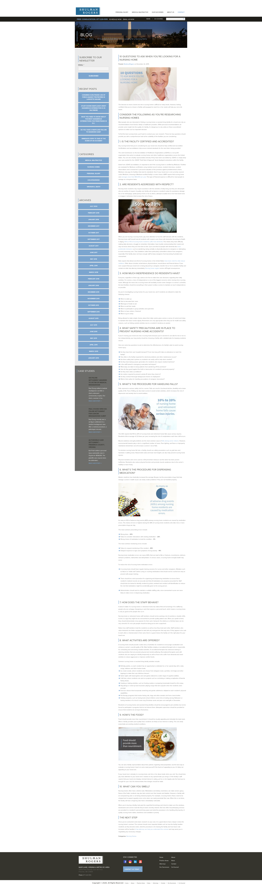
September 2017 (94, 239)
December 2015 (93, 292)
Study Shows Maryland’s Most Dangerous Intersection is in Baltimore (93, 108)
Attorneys (162, 864)
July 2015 (93, 325)
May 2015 (93, 338)
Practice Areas (164, 861)
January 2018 (93, 219)
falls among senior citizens (170, 441)
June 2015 (93, 331)
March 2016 (93, 272)
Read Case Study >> (95, 401)
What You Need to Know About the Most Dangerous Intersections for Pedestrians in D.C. (93, 120)
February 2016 (93, 279)
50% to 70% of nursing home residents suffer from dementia (143, 242)
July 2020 (93, 206)
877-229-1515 (87, 875)
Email (81, 65)
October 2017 (93, 233)
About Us (170, 12)
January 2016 (93, 285)
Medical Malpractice (140, 12)
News (148, 19)
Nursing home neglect (152, 268)
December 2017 (93, 226)
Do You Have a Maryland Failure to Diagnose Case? (94, 131)
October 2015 (93, 305)
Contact (181, 12)
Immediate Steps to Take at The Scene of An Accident (94, 139)
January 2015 (93, 358)
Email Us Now (128, 19)
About (173, 857)
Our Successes (157, 12)
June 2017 (93, 252)
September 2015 (94, 312)
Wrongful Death (93, 187)
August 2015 (93, 318)
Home (82, 39)
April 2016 (94, 265)
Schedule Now (115, 19)
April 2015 (94, 345)
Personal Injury (122, 12)
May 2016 (93, 259)
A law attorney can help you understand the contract (151, 829)
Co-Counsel (158, 19)
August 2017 (93, 246)
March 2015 (93, 351)
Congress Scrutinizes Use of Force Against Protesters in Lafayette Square (93, 97)
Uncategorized (94, 180)
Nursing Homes (131, 836)
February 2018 (93, 213)
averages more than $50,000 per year (134, 177)
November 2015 (93, 298)
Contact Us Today (132, 869)
